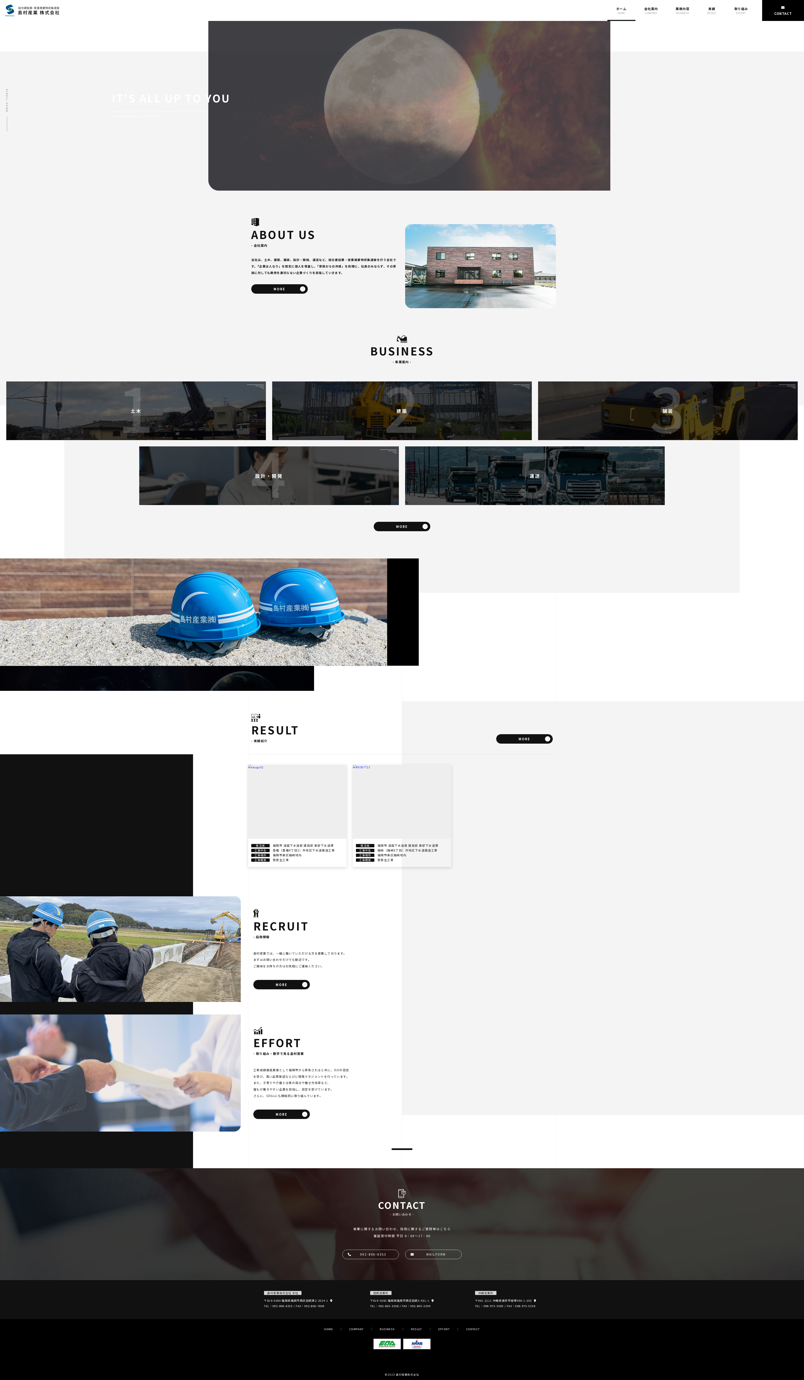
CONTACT (473, 1329)
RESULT (416, 1329)
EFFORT (444, 1329)
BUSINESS (387, 1329)
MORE (279, 289)
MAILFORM (436, 1254)
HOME (328, 1329)
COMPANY (356, 1329)
